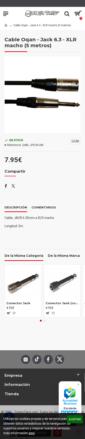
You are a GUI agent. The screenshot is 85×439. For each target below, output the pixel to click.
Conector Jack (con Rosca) (62, 303)
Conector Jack (18, 303)
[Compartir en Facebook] (6, 186)
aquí (32, 433)
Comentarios (44, 207)
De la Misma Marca (64, 256)
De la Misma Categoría (24, 256)
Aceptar (75, 419)
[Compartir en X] (13, 186)
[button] (41, 321)
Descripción (16, 207)
